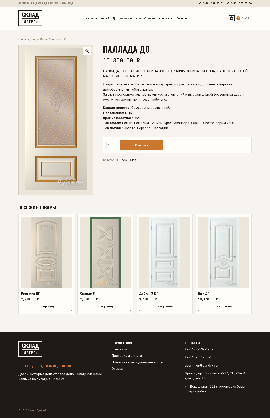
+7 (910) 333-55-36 (239, 3)
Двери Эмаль (39, 39)
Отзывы (182, 18)
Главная (23, 39)
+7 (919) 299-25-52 (211, 3)
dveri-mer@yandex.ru (201, 365)
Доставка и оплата (127, 18)
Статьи (149, 18)
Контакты (166, 18)
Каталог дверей (97, 18)
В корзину (141, 145)
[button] (87, 51)
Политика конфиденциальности (137, 362)
